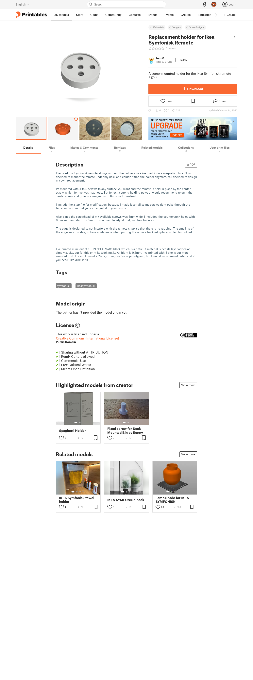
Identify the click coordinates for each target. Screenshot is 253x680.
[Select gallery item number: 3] (80, 492)
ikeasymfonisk (85, 286)
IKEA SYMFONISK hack (125, 500)
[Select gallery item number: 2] (80, 422)
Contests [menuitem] (135, 14)
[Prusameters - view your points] (213, 4)
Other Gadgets (196, 27)
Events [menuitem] (169, 14)
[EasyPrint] (205, 4)
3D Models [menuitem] (61, 14)
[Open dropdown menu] (234, 36)
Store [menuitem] (79, 14)
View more (188, 385)
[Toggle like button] (61, 438)
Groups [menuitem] (186, 14)
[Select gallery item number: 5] (181, 492)
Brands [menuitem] (152, 14)
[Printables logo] (31, 14)
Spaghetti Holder (72, 430)
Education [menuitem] (204, 14)
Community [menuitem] (113, 14)
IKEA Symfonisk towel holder (76, 499)
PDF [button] (192, 164)
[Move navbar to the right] (215, 15)
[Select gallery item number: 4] (83, 492)
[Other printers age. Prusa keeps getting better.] (192, 128)
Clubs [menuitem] (94, 14)
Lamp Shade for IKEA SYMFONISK (172, 499)
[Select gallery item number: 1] (75, 422)
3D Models (158, 27)
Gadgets (176, 27)
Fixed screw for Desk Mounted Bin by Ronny (125, 430)
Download (195, 89)
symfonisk (63, 286)
